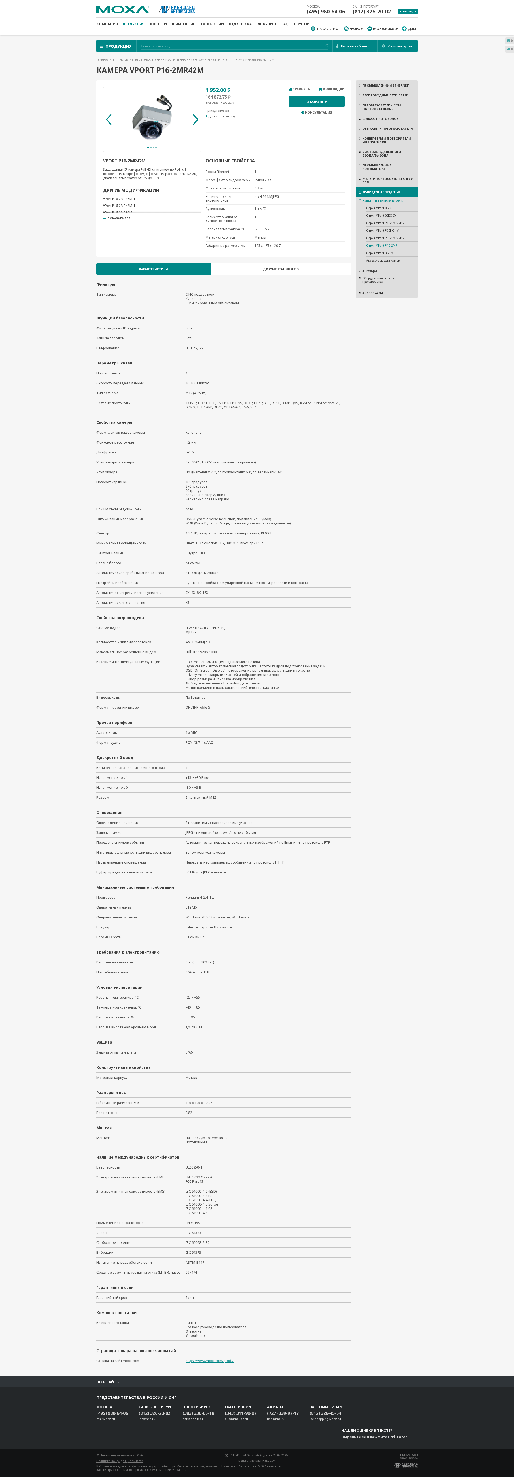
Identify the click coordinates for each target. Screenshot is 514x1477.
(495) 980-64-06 (326, 11)
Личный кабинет (355, 46)
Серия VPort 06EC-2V (381, 215)
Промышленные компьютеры (376, 167)
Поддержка (240, 23)
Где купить (266, 23)
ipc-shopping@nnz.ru (325, 1419)
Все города (408, 11)
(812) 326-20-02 (372, 11)
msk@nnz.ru (105, 1419)
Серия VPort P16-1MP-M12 (385, 238)
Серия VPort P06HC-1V (382, 230)
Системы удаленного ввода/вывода (381, 153)
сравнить (301, 89)
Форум (357, 28)
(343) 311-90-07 (240, 1413)
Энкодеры (369, 271)
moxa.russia (385, 28)
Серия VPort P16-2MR (229, 60)
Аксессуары (372, 293)
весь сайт (106, 1381)
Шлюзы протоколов (380, 119)
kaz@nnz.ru (276, 1419)
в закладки (334, 89)
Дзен (413, 28)
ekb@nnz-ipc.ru (236, 1419)
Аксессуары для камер (383, 260)
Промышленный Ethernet (385, 85)
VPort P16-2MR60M (117, 212)
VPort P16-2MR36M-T (119, 198)
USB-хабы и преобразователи (387, 129)
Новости (157, 23)
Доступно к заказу (222, 116)
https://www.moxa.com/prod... (210, 1360)
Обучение (301, 23)
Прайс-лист (328, 28)
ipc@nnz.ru (147, 1419)
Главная (102, 60)
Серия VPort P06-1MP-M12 (385, 223)
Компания (107, 23)
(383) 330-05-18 (198, 1413)
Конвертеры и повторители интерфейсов (386, 140)
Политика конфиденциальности (119, 1461)
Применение (183, 23)
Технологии (211, 23)
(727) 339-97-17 (283, 1413)
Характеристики (153, 269)
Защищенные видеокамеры (189, 60)
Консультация (318, 112)
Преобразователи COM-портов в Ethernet (382, 107)
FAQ (285, 23)
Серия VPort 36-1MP (380, 253)
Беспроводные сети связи (385, 95)
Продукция (133, 23)
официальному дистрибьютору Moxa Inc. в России (167, 1466)
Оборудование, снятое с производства (380, 280)
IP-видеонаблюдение (148, 60)
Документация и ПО (281, 269)
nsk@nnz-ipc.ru (194, 1419)
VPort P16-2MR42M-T (119, 205)
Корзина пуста (400, 46)
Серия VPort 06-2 (378, 208)
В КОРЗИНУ (317, 101)
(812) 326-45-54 (325, 1413)
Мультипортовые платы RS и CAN (387, 180)
